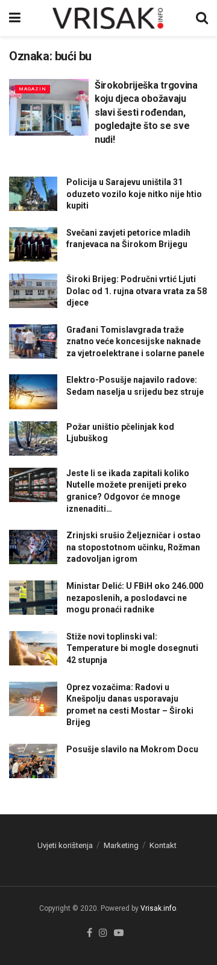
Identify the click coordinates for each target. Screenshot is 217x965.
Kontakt (163, 845)
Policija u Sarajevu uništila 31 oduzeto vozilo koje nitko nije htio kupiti (134, 193)
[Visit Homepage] (108, 18)
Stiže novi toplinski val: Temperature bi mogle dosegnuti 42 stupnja (132, 648)
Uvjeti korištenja (65, 845)
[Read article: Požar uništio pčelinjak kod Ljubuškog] (33, 438)
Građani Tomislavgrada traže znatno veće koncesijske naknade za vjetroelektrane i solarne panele (135, 341)
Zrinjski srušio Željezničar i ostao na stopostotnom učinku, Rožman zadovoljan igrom (133, 547)
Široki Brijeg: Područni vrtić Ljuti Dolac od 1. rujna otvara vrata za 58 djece (136, 290)
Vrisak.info (158, 908)
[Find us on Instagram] (103, 933)
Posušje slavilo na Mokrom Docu (132, 749)
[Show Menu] (14, 18)
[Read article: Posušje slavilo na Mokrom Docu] (33, 761)
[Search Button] (202, 18)
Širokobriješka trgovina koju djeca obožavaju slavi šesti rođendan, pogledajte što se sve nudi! (146, 112)
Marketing (121, 845)
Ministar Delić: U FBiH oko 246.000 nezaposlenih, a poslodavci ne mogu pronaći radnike (134, 597)
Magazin (32, 89)
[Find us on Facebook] (89, 933)
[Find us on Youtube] (119, 933)
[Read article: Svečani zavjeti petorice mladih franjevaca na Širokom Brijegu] (33, 244)
